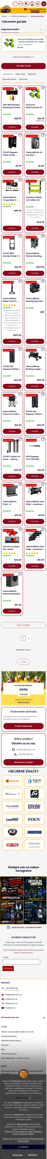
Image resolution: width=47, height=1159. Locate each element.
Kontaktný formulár (23, 762)
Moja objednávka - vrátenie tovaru (15, 1058)
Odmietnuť (32, 1155)
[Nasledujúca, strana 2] (23, 638)
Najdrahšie (32, 74)
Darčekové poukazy (9, 1036)
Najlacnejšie (20, 74)
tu (30, 1098)
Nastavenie (18, 1155)
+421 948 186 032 (12, 989)
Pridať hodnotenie (23, 726)
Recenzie (5, 1045)
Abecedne (23, 79)
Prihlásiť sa (8, 968)
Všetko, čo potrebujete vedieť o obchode (17, 1032)
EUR (20, 4)
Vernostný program (9, 1054)
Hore (24, 662)
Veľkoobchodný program (11, 1040)
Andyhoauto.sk (11, 999)
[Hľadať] (26, 3)
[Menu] (43, 3)
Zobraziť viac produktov (22, 57)
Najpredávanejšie (9, 79)
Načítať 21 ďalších (23, 625)
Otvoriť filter (24, 66)
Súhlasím (25, 1147)
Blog (3, 1049)
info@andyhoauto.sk (13, 995)
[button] (44, 29)
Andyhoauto (10, 1008)
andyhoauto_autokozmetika (26, 927)
